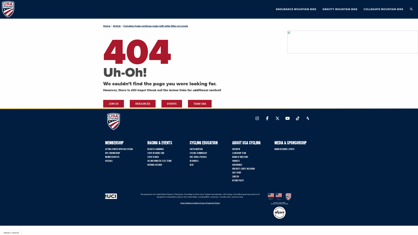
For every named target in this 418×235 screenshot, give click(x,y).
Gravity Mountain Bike (339, 9)
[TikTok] (297, 119)
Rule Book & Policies (198, 157)
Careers (235, 177)
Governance (237, 165)
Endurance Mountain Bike (296, 9)
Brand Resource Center (284, 149)
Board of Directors (240, 157)
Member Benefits (112, 157)
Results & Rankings (155, 149)
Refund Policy (238, 181)
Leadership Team (239, 153)
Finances (236, 161)
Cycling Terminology (198, 153)
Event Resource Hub (155, 153)
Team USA (199, 103)
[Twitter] (277, 119)
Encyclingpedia (196, 149)
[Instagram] (257, 119)
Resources (142, 103)
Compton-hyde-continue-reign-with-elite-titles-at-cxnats (155, 26)
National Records (154, 165)
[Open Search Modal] (411, 9)
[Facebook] (267, 119)
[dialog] (11, 232)
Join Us (113, 103)
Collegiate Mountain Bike (383, 9)
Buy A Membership (112, 153)
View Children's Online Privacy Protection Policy (200, 203)
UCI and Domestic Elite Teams (159, 161)
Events (172, 103)
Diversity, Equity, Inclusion (243, 169)
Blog (191, 165)
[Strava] (307, 119)
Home (106, 26)
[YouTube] (287, 119)
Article (117, 26)
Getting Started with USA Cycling (119, 149)
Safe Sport (236, 173)
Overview (236, 149)
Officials (109, 161)
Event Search (153, 157)
